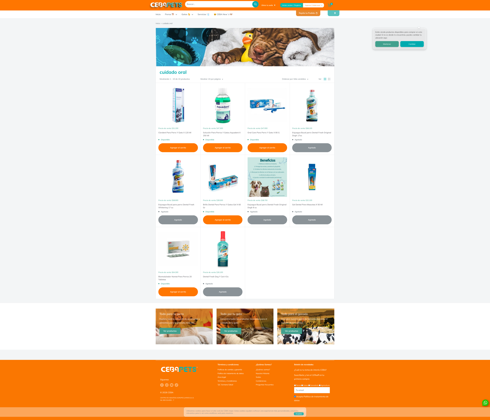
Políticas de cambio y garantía (230, 369)
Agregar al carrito (178, 147)
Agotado (312, 147)
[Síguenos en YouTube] (171, 385)
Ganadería (314, 385)
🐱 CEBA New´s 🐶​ (223, 14)
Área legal (222, 377)
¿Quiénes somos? (263, 369)
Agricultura (325, 385)
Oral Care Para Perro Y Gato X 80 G (264, 132)
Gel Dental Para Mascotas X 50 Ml (307, 204)
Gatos (305, 385)
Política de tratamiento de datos (231, 373)
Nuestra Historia (262, 373)
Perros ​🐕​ (169, 14)
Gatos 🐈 (186, 14)
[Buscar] (255, 4)
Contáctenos (261, 381)
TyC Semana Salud (225, 384)
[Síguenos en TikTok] (176, 385)
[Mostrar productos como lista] (329, 79)
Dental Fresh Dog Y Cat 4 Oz (216, 276)
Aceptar (299, 414)
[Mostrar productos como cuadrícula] (325, 79)
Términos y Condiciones (227, 381)
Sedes (258, 377)
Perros (298, 385)
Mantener (387, 44)
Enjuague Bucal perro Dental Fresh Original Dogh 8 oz (267, 206)
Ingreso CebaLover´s (313, 5)
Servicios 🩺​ (203, 14)
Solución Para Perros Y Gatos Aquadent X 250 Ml (222, 134)
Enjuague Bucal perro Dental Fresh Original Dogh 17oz (311, 134)
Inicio (158, 14)
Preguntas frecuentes (265, 384)
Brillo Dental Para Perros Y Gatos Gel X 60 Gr (222, 206)
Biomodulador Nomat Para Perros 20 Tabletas (175, 278)
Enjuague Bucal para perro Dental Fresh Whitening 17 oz (176, 206)
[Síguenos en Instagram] (167, 385)
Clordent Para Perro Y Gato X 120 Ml (174, 132)
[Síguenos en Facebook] (162, 385)
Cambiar (412, 44)
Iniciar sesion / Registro (291, 5)
